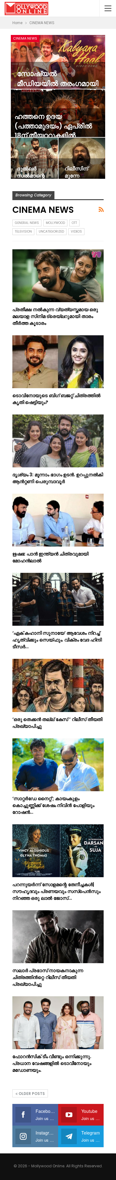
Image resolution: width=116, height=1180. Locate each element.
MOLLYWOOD (55, 223)
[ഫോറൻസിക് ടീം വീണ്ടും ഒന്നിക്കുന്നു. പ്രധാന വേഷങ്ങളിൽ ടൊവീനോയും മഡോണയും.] (58, 1022)
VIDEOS (76, 231)
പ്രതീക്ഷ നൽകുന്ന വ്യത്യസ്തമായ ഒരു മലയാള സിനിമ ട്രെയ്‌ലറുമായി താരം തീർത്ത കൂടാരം (55, 316)
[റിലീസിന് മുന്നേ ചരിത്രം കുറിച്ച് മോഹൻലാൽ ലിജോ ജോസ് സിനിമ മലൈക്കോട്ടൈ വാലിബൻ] (82, 158)
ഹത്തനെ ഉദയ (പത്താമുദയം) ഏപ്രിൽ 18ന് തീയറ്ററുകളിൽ (53, 126)
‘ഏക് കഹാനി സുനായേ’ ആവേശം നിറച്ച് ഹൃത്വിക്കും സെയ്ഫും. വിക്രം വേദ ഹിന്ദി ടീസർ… (57, 640)
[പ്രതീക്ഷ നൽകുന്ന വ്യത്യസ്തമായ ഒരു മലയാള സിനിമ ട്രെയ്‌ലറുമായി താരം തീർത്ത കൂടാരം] (58, 275)
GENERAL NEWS (27, 223)
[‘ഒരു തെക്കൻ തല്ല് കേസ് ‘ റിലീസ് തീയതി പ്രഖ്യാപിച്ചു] (58, 685)
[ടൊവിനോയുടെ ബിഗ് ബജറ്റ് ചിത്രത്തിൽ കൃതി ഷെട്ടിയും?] (58, 361)
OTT (74, 223)
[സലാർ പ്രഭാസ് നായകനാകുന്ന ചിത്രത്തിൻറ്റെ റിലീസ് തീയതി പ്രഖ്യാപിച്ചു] (58, 936)
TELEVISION (23, 231)
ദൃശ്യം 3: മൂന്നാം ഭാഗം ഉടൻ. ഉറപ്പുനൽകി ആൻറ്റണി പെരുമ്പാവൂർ (57, 478)
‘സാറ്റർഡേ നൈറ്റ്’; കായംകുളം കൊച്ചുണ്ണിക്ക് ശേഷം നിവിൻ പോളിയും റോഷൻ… (53, 805)
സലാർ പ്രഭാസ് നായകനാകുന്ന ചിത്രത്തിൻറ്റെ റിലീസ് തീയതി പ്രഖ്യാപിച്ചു (47, 977)
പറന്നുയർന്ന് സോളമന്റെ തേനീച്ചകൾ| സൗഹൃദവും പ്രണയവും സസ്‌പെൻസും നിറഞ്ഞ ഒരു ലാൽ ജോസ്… (56, 891)
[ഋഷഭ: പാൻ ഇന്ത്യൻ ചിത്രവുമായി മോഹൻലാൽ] (58, 520)
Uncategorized (51, 231)
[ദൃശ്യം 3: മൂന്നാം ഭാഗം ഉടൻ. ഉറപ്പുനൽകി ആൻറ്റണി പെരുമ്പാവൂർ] (58, 440)
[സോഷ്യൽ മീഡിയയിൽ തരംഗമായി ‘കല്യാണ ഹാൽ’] (58, 62)
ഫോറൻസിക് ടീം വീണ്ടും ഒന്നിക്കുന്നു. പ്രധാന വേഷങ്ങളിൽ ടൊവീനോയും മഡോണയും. (51, 1063)
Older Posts (31, 1093)
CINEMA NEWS (25, 38)
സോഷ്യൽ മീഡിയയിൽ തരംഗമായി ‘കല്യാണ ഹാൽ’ (57, 84)
